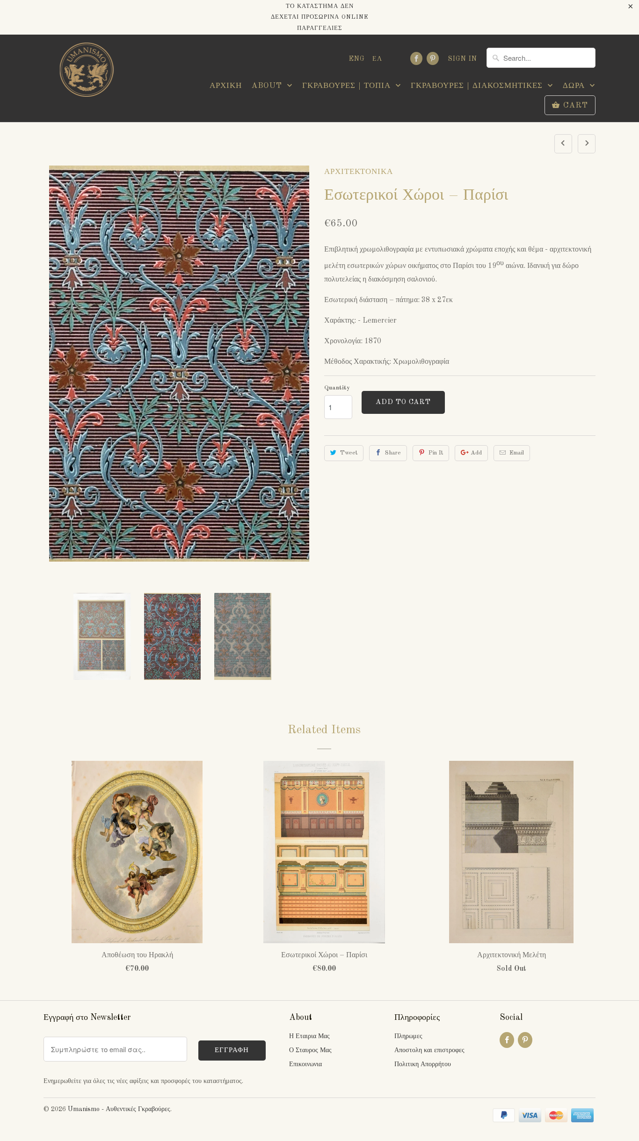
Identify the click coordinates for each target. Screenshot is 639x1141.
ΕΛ (377, 59)
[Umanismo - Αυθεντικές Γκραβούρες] (86, 72)
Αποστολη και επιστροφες (429, 1050)
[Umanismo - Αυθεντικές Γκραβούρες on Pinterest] (433, 58)
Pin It (435, 453)
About (268, 86)
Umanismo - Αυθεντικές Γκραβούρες (119, 1109)
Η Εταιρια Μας (309, 1036)
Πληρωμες (408, 1036)
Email (516, 453)
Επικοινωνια (305, 1064)
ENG (357, 59)
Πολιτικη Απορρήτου (422, 1064)
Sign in (462, 59)
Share (393, 453)
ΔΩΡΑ (575, 86)
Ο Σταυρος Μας (310, 1050)
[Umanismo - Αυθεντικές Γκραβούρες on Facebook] (416, 58)
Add (476, 453)
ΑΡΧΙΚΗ (226, 86)
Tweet (348, 453)
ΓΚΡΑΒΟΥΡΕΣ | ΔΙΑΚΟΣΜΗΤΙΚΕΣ (478, 86)
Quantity (337, 388)
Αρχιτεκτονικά (358, 172)
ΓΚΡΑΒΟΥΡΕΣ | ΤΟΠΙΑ (347, 86)
